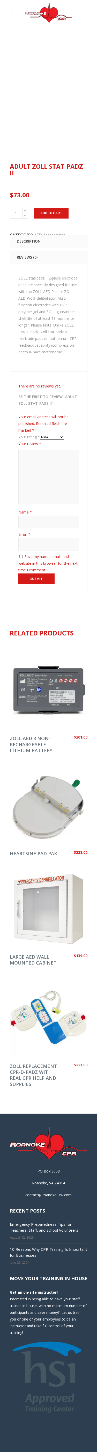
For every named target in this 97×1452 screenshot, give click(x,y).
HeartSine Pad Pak (33, 853)
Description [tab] (29, 241)
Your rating (29, 436)
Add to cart (51, 213)
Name (25, 512)
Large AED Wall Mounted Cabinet (33, 960)
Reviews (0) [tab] (27, 257)
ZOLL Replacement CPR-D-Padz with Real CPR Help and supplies (33, 1075)
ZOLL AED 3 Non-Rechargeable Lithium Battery (31, 744)
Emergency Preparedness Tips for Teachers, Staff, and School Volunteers (44, 1227)
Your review (29, 443)
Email (24, 534)
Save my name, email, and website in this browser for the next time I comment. (48, 563)
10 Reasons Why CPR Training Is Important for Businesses (48, 1252)
